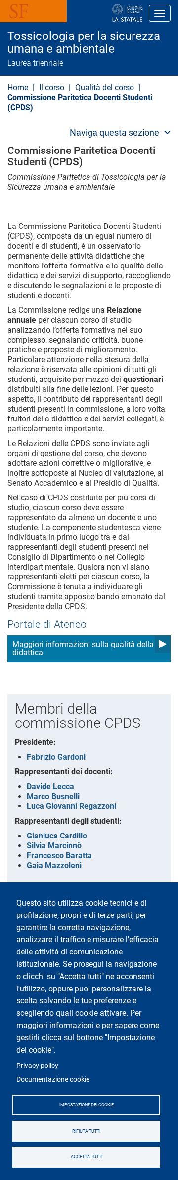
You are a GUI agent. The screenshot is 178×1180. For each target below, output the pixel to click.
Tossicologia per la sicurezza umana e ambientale (83, 43)
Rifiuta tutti (86, 1131)
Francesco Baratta (59, 855)
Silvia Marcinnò (54, 845)
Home (17, 87)
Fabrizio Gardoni (56, 756)
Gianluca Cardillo (57, 835)
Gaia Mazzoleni (54, 865)
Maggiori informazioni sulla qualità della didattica (83, 649)
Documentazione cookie (52, 1079)
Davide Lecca (50, 786)
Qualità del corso (104, 87)
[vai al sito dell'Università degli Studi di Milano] (95, 13)
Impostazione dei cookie (86, 1105)
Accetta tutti (86, 1156)
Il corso (51, 87)
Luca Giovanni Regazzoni (71, 806)
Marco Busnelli (53, 796)
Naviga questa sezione (114, 132)
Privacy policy (37, 1065)
